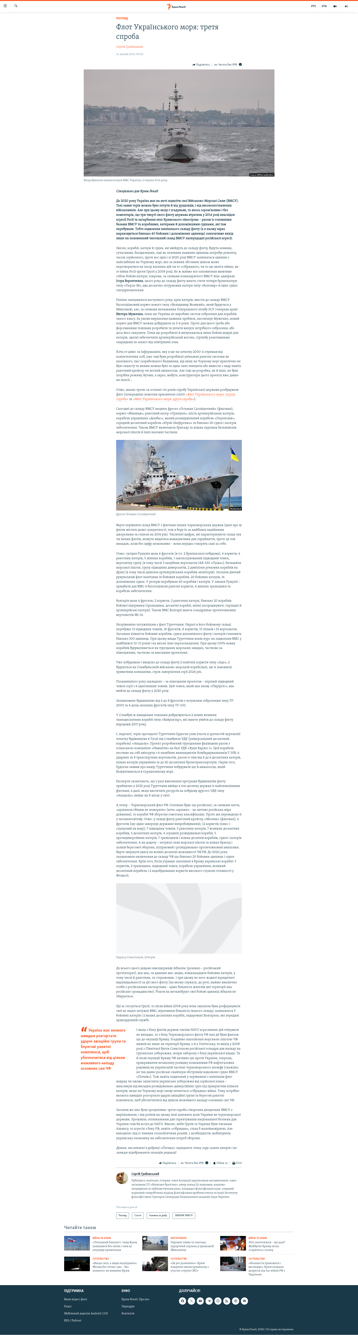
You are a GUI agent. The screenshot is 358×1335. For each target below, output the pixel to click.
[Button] (201, 64)
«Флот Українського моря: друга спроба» (163, 399)
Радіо (67, 1306)
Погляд (122, 18)
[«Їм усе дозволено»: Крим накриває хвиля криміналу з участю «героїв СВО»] (155, 1264)
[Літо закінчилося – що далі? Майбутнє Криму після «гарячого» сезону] (233, 1243)
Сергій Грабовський (129, 46)
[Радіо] (346, 6)
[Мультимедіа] (335, 6)
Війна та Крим (101, 1238)
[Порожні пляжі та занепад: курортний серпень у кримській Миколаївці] (155, 1243)
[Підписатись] (244, 1300)
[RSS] (226, 1300)
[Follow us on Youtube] (200, 1300)
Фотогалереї (178, 1238)
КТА (324, 6)
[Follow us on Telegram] (209, 1300)
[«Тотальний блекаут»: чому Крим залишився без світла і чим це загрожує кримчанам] (77, 1243)
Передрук (128, 1306)
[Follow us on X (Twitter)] (191, 1300)
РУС (313, 6)
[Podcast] (235, 1300)
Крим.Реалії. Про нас (135, 1299)
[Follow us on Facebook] (182, 1300)
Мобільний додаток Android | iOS (86, 1313)
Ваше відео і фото (75, 1299)
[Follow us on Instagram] (218, 1300)
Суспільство (100, 1259)
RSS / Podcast (72, 1320)
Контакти (128, 1313)
